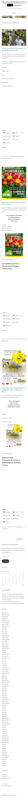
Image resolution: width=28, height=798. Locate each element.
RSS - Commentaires (6, 785)
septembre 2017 (5, 703)
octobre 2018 (5, 684)
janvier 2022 (4, 643)
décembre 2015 (5, 737)
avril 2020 (4, 663)
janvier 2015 (4, 753)
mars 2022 (4, 641)
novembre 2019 (5, 669)
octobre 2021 (5, 646)
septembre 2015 (5, 742)
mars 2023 (4, 629)
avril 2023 (4, 628)
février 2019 (4, 676)
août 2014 (4, 759)
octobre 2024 (5, 616)
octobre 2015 (5, 740)
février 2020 (4, 665)
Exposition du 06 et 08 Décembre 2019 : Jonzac (14, 203)
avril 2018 (4, 693)
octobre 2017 (5, 701)
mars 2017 (4, 712)
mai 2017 (4, 708)
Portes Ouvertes (20, 156)
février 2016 (4, 733)
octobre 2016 (5, 722)
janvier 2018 (4, 697)
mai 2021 (4, 650)
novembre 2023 (5, 622)
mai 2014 (4, 761)
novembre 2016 (5, 720)
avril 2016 (4, 729)
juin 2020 (4, 659)
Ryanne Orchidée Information (14, 4)
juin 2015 (4, 746)
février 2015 (4, 752)
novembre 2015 (5, 738)
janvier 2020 (4, 667)
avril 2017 (4, 710)
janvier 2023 (4, 633)
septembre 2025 (5, 614)
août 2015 (4, 744)
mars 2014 (4, 765)
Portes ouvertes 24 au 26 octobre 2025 (11, 601)
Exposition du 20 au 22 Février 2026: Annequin (12, 594)
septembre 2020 (5, 658)
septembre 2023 (5, 626)
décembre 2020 (5, 654)
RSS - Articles (5, 784)
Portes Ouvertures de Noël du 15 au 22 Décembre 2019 (13, 50)
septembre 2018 (5, 686)
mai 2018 (4, 691)
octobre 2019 (5, 671)
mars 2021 (4, 652)
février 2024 (4, 618)
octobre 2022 (5, 637)
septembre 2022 (5, 639)
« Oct (3, 584)
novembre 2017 (5, 699)
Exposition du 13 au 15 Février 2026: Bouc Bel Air (13, 596)
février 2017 (4, 714)
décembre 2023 (5, 620)
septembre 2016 (5, 723)
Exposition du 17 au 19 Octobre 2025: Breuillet (12, 603)
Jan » (23, 584)
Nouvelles (4, 776)
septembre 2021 (5, 648)
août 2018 (4, 688)
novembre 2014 (5, 755)
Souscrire (5, 561)
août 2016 (4, 725)
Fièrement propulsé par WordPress (9, 795)
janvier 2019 (4, 678)
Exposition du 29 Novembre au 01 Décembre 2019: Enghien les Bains (14, 390)
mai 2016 (4, 727)
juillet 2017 (4, 705)
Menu (14, 12)
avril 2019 (4, 675)
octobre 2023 (5, 624)
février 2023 (4, 631)
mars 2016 (4, 731)
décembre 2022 (5, 635)
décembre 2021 (5, 644)
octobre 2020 (5, 656)
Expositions (19, 339)
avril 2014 (4, 763)
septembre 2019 (5, 673)
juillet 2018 (4, 690)
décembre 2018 (5, 680)
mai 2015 (4, 748)
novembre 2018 (5, 682)
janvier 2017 (4, 716)
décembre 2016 (5, 718)
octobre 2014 (5, 757)
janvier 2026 (4, 613)
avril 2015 (4, 750)
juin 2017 (4, 706)
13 (9, 579)
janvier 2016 (4, 735)
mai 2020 (4, 661)
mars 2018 (4, 695)
